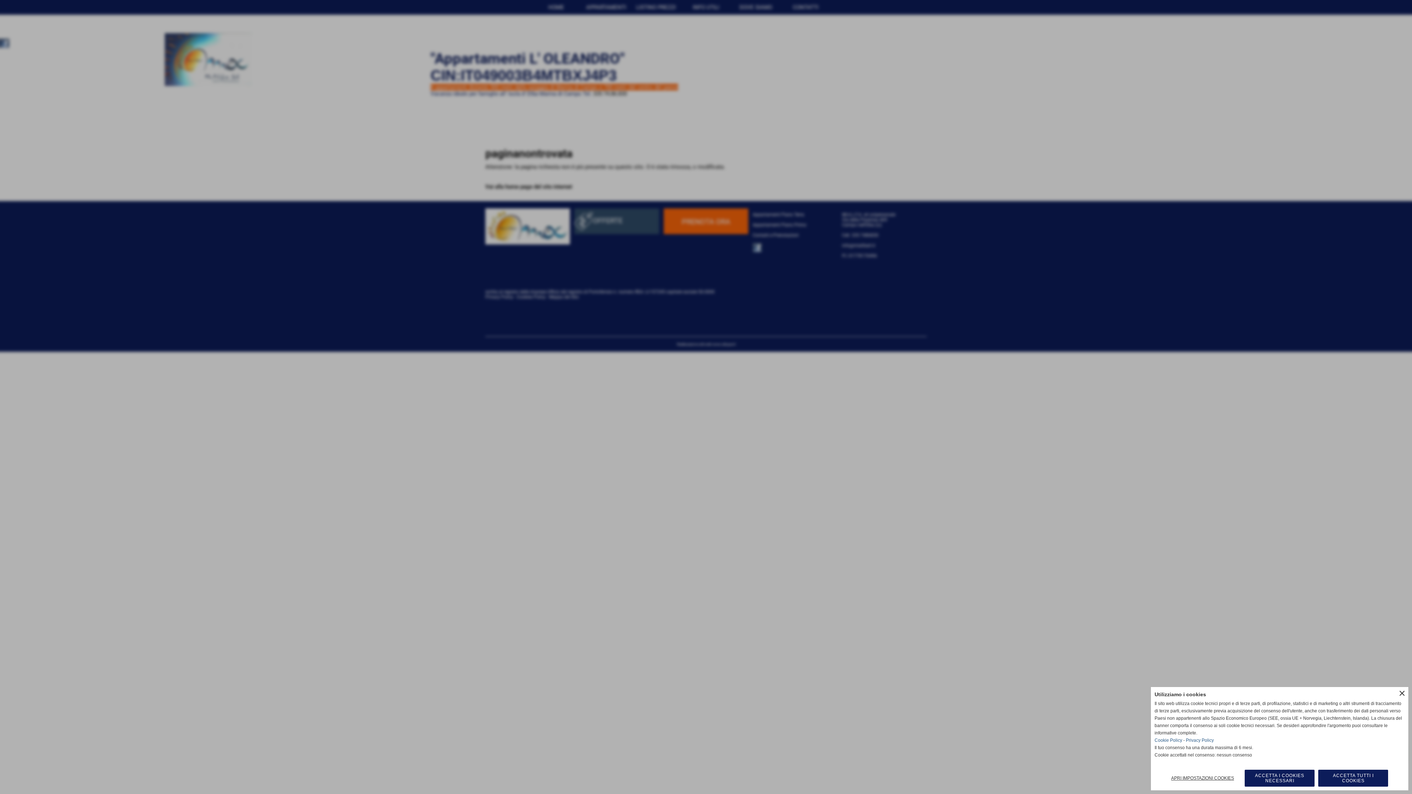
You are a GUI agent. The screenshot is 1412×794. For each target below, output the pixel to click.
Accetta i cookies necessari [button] (1279, 778)
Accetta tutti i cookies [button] (1353, 778)
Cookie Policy (1168, 740)
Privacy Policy (1200, 740)
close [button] (1402, 693)
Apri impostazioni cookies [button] (1202, 778)
